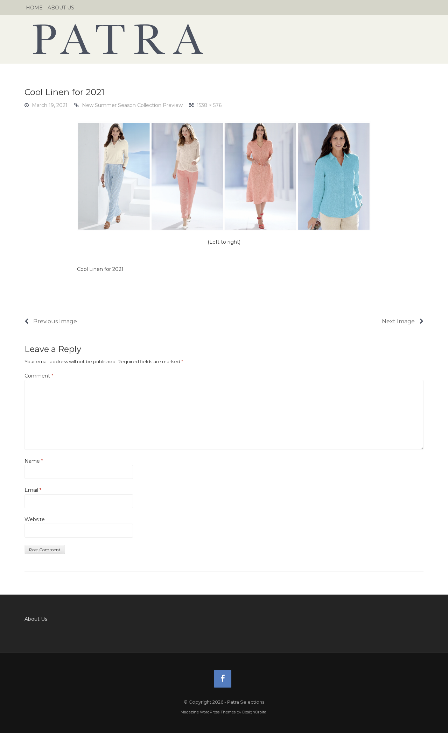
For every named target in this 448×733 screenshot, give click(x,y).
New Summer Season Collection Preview (132, 105)
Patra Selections (224, 39)
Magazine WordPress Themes (208, 712)
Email (32, 490)
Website (34, 519)
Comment (38, 376)
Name (33, 461)
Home (34, 8)
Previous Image (54, 321)
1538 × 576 (209, 105)
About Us (61, 8)
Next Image (399, 321)
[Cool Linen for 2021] (224, 176)
